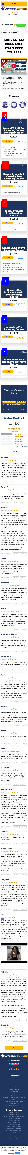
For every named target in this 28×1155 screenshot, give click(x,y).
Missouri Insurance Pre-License (14, 1126)
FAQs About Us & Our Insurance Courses (14, 1101)
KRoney (4, 831)
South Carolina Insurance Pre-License (14, 1130)
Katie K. (4, 507)
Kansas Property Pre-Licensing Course (13, 213)
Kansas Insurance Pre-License (14, 1124)
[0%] (19, 441)
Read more (11, 1153)
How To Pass (22, 409)
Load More (14, 1048)
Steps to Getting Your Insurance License (14, 1105)
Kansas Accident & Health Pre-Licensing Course (14, 362)
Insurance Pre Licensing (14, 1091)
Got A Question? (14, 407)
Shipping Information (14, 1103)
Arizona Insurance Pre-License (14, 1112)
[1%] (19, 436)
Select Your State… (14, 1142)
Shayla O (5, 880)
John (3, 675)
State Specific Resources (14, 1089)
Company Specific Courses (10, 409)
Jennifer (4, 749)
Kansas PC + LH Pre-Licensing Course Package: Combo (14, 130)
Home (14, 1077)
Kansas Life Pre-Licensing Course (14, 328)
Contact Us (14, 1099)
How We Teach (21, 401)
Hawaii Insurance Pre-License (14, 1118)
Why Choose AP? (14, 1080)
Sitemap (14, 1107)
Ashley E (5, 457)
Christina (5, 767)
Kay (2, 914)
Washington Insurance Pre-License (14, 1138)
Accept (17, 1153)
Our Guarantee (21, 404)
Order (8, 141)
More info (20, 141)
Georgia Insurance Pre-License (14, 1114)
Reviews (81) (6, 401)
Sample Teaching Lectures (9, 404)
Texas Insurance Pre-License (14, 1132)
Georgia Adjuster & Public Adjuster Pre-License (14, 1116)
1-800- (8, 25)
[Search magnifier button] (2, 20)
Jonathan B (6, 656)
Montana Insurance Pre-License (14, 1128)
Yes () (16, 482)
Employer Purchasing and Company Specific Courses (14, 1097)
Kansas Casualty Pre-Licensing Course (14, 249)
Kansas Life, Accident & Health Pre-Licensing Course (14, 293)
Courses (14, 1084)
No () (23, 482)
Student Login (21, 25)
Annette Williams (9, 634)
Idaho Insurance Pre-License (14, 1120)
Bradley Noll (6, 848)
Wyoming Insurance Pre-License (14, 1140)
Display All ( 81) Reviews (22, 446)
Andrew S (5, 582)
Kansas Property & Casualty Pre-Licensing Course (14, 176)
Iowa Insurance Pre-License (14, 1122)
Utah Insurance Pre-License (14, 1134)
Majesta (4, 972)
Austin (4, 706)
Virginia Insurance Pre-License (14, 1136)
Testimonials (14, 1095)
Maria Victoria (7, 789)
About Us (14, 1093)
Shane (3, 608)
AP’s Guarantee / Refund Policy (14, 1082)
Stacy (3, 559)
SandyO (4, 487)
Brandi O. (5, 1025)
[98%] (19, 434)
